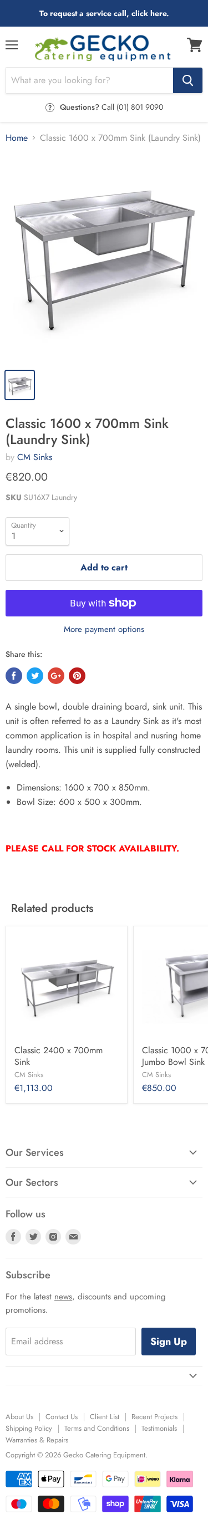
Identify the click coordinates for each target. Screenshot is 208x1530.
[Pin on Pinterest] (77, 675)
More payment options (104, 629)
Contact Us (61, 1416)
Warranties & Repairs (37, 1440)
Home (17, 138)
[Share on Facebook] (14, 675)
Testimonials (159, 1428)
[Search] (187, 80)
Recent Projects (154, 1416)
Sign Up (168, 1341)
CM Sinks (34, 457)
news (63, 1297)
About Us (19, 1416)
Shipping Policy (29, 1428)
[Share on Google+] (56, 675)
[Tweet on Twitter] (35, 675)
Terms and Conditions (96, 1428)
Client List (104, 1416)
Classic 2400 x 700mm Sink (58, 1056)
